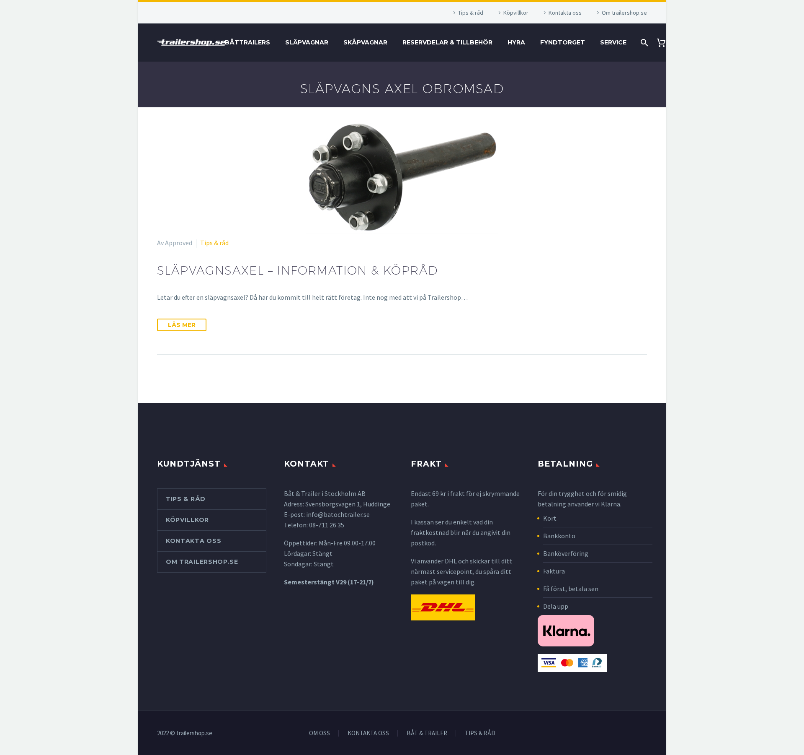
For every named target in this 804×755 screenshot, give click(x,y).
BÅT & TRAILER (427, 733)
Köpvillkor (515, 12)
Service (613, 42)
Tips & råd (470, 12)
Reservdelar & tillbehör (447, 42)
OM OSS (319, 733)
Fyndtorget (562, 42)
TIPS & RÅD (480, 733)
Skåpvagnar (365, 42)
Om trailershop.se (624, 12)
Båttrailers (247, 42)
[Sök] (643, 42)
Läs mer (182, 325)
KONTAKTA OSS (368, 733)
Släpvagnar (306, 42)
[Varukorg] (664, 42)
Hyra (516, 42)
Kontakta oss (565, 12)
